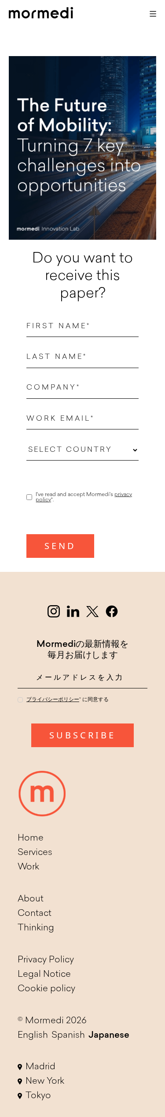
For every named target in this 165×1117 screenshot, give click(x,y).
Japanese (108, 1035)
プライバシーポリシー (52, 699)
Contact (34, 913)
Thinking (36, 928)
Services (35, 852)
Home (31, 838)
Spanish (68, 1035)
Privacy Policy (46, 960)
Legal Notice (44, 974)
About (31, 899)
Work (28, 867)
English (33, 1035)
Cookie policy (46, 989)
